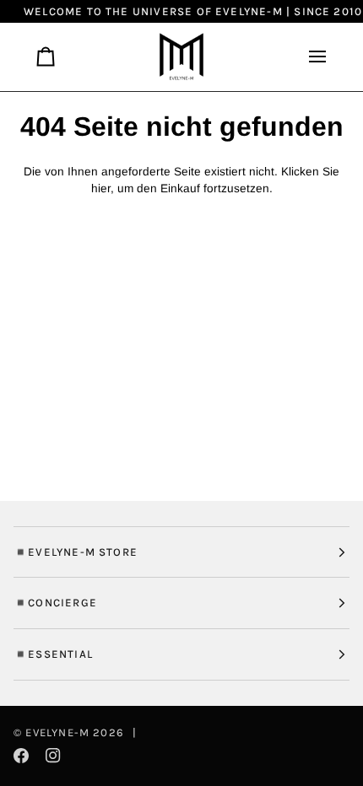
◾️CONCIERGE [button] (55, 602)
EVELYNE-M (57, 732)
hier (101, 188)
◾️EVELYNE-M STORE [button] (76, 552)
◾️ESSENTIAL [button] (53, 654)
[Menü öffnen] (311, 57)
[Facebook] (21, 755)
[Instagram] (53, 755)
